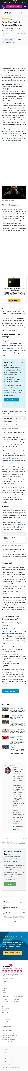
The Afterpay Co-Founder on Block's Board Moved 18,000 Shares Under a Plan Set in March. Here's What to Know (17, 751)
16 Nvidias (14, 861)
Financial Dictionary (6, 1026)
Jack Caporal (20, 715)
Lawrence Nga (20, 729)
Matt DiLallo (20, 708)
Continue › (10, 884)
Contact (4, 990)
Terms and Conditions (7, 1064)
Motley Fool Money (6, 1012)
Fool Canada (16, 1001)
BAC (10, 136)
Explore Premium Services (16, 19)
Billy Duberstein (7, 34)
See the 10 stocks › (10, 691)
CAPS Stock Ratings (6, 1019)
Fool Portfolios (5, 1008)
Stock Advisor (5, 1001)
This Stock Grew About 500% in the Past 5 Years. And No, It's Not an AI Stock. (17, 733)
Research (4, 985)
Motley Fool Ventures (7, 1037)
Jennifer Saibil (20, 721)
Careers (4, 983)
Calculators (4, 1024)
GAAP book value (20, 524)
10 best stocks (8, 633)
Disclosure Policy (6, 1055)
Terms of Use (5, 1049)
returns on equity (14, 460)
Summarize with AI (9, 42)
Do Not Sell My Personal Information (10, 1067)
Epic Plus (4, 1006)
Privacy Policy (5, 1052)
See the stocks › (11, 399)
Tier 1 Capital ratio (9, 350)
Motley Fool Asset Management (9, 1033)
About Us (4, 981)
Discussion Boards (6, 1021)
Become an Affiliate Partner (8, 1041)
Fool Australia (16, 999)
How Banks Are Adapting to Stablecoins (16, 718)
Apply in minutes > (14, 300)
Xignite (13, 975)
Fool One (4, 1010)
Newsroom (4, 988)
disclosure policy (22, 843)
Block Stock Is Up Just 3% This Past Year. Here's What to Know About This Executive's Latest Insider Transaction (17, 741)
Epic (3, 1003)
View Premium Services (12, 953)
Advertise (4, 992)
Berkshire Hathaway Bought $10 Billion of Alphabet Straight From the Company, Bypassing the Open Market (18, 725)
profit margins (10, 463)
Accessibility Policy (6, 1058)
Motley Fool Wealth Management (9, 1035)
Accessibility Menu (14, 1)
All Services (4, 999)
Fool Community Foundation (8, 1039)
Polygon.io (19, 975)
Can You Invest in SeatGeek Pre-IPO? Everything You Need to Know (17, 712)
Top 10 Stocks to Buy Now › (14, 6)
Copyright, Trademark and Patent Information (12, 1061)
